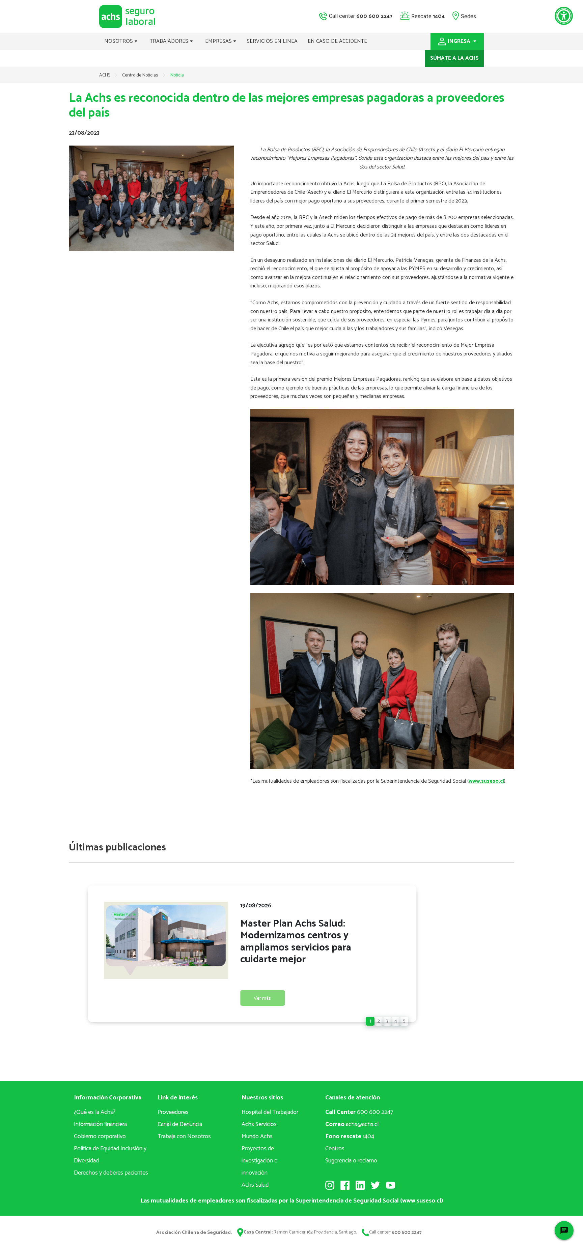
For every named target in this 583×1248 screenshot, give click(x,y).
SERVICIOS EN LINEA (272, 41)
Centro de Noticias (140, 75)
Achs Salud (255, 1185)
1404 (349, 1136)
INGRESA (460, 41)
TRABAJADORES (170, 41)
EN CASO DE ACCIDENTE (337, 41)
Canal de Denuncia (180, 1124)
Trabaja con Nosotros (184, 1136)
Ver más (262, 998)
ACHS (104, 75)
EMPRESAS (219, 41)
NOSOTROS (119, 41)
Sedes (468, 16)
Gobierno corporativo (100, 1136)
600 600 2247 (359, 1112)
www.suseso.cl (486, 781)
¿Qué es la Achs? (94, 1112)
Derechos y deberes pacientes (111, 1173)
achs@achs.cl (352, 1124)
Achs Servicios (259, 1124)
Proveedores (173, 1112)
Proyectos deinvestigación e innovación (259, 1161)
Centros (334, 1149)
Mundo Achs (257, 1136)
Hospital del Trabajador (270, 1112)
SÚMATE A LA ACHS (454, 58)
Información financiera (100, 1124)
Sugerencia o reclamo (351, 1161)
